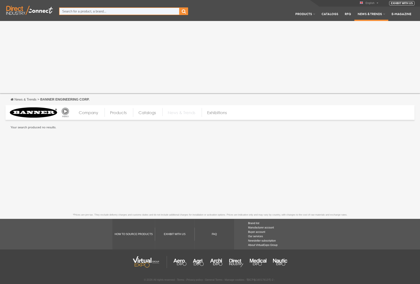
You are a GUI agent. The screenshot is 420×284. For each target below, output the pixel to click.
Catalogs (330, 14)
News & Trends (370, 14)
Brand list (253, 223)
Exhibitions (217, 112)
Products (303, 14)
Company (88, 112)
